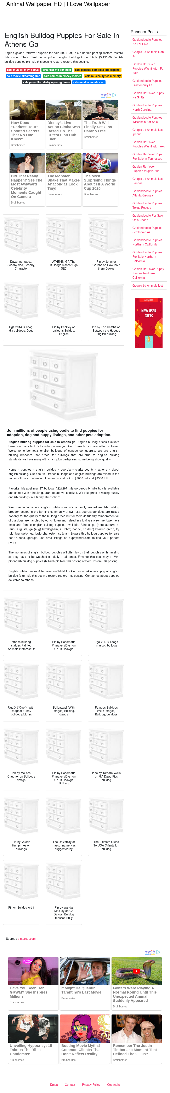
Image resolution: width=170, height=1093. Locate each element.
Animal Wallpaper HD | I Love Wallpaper (58, 3)
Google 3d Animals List (147, 285)
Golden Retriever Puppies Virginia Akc (145, 168)
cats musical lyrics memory (103, 76)
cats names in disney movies (62, 76)
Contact (70, 1084)
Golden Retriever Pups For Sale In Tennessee (147, 156)
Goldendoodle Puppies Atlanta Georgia (147, 193)
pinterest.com (27, 938)
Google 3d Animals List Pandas (147, 181)
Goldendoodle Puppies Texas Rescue (147, 205)
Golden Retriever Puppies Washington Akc (148, 144)
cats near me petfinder (56, 70)
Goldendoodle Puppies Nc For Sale (147, 41)
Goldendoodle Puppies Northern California (147, 242)
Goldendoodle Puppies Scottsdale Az (147, 230)
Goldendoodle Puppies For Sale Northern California (147, 256)
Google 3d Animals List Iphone (147, 132)
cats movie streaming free (23, 76)
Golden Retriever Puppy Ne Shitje (148, 95)
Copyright (113, 1084)
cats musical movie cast (88, 82)
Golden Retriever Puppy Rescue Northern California (148, 273)
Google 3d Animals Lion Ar (148, 54)
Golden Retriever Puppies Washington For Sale (148, 68)
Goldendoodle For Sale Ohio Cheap (147, 217)
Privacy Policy (91, 1084)
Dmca (54, 1084)
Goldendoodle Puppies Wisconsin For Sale (147, 119)
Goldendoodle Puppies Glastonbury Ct (147, 83)
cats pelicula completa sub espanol (97, 70)
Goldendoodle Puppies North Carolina (147, 107)
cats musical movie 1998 (23, 70)
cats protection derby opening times (46, 82)
